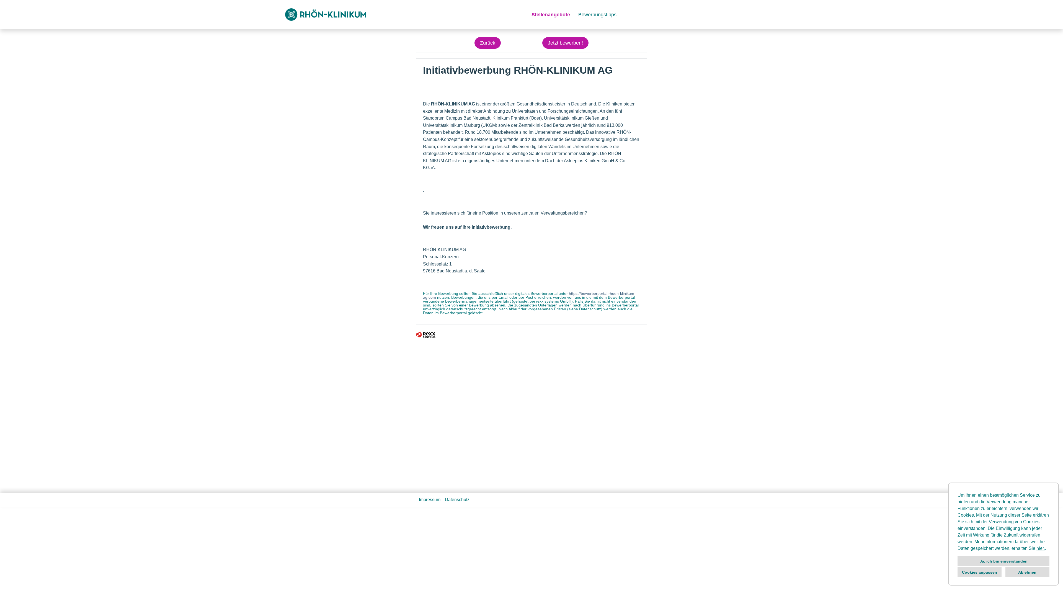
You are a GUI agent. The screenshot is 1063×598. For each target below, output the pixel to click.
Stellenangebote (551, 14)
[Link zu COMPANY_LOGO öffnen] (325, 14)
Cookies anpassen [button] (979, 572)
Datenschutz (457, 499)
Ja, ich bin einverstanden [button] (1004, 561)
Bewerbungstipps (597, 14)
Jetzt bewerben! (565, 43)
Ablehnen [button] (1027, 572)
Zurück (487, 43)
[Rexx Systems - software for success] (425, 335)
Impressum (429, 499)
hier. (1040, 548)
